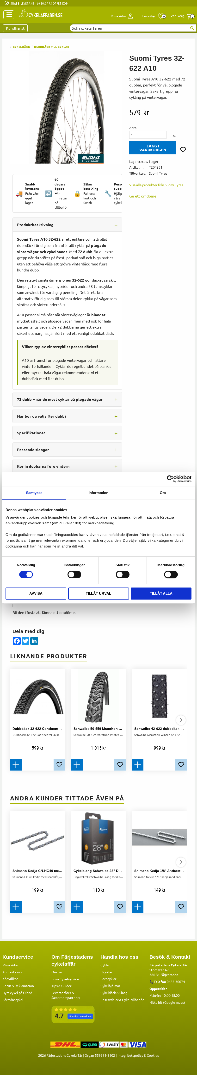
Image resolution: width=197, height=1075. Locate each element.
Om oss (56, 972)
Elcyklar (106, 972)
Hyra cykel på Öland (17, 992)
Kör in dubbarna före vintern (43, 466)
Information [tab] (98, 493)
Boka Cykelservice (65, 979)
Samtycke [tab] (34, 493)
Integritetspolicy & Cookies (138, 1055)
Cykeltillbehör (133, 999)
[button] (153, 16)
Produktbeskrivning (35, 224)
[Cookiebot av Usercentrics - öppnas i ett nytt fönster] (170, 478)
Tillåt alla (161, 593)
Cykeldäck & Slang (114, 992)
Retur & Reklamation (18, 985)
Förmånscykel (12, 999)
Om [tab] (163, 493)
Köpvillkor (10, 978)
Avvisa (36, 593)
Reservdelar (109, 999)
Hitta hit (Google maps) (167, 1002)
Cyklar (105, 965)
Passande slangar (33, 449)
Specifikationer (31, 432)
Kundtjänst (15, 28)
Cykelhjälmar (110, 985)
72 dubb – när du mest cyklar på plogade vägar (60, 399)
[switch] (74, 574)
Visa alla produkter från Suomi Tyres (156, 185)
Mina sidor (10, 965)
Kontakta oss (12, 972)
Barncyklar (108, 978)
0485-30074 (176, 981)
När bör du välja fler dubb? (41, 416)
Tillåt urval (98, 593)
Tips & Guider (61, 985)
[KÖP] (152, 147)
